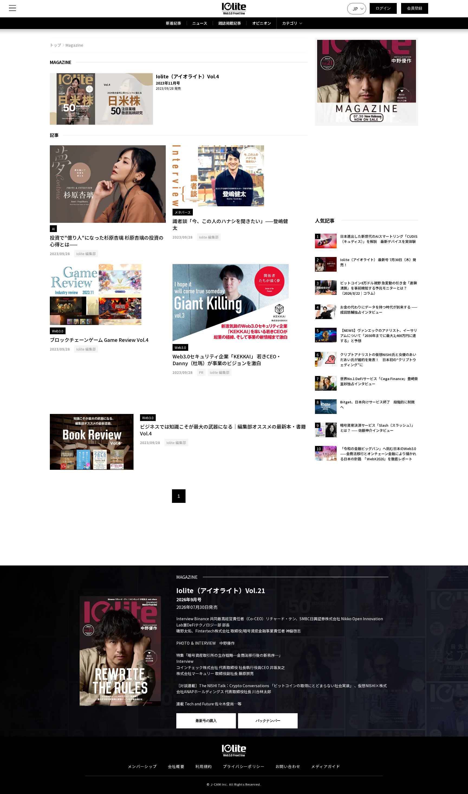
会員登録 (414, 8)
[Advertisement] (179, 395)
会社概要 (176, 766)
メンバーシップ (142, 766)
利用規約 (203, 766)
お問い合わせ (287, 766)
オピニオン (261, 23)
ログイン (383, 8)
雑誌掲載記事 (229, 23)
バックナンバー (268, 721)
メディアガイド (325, 766)
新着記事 (173, 23)
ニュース (199, 23)
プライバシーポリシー (244, 766)
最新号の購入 (206, 721)
